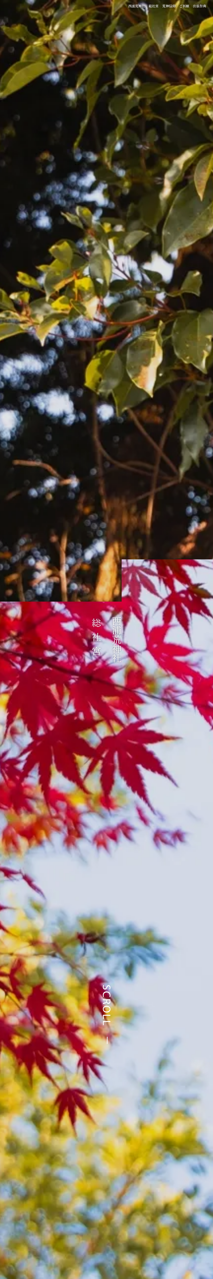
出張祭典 (199, 5)
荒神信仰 (169, 5)
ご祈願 (184, 5)
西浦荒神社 (136, 5)
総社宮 (154, 5)
